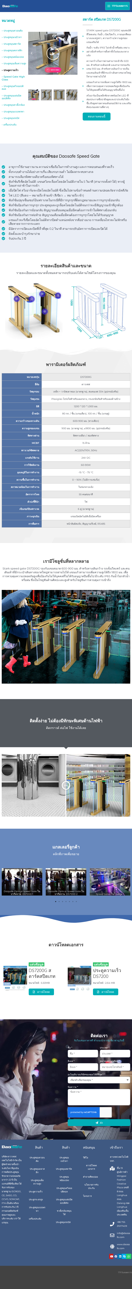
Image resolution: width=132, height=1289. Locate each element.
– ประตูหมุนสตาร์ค (11, 43)
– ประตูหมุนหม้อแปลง (13, 57)
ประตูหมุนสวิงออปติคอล (64, 1190)
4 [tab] (66, 901)
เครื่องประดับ (35, 1218)
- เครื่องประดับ (9, 124)
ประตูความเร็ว (35, 1191)
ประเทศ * (104, 1047)
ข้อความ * (73, 1087)
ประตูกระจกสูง (36, 1199)
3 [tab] (62, 901)
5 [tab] (69, 901)
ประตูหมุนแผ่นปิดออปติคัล (64, 1201)
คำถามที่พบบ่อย (90, 1177)
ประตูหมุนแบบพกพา (37, 1209)
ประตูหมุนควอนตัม (37, 1159)
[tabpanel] (22, 882)
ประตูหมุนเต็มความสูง (37, 1182)
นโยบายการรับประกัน (91, 1186)
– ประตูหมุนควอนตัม (12, 30)
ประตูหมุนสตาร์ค (64, 1169)
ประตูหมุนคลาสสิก (37, 1171)
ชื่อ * (70, 1047)
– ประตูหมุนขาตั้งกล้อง (13, 104)
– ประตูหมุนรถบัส (10, 118)
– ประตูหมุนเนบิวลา (12, 37)
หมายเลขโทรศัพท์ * (110, 1061)
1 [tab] (55, 901)
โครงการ (87, 1196)
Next (127, 882)
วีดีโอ (85, 1157)
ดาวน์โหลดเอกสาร (91, 1167)
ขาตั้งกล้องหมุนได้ (64, 1213)
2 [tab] (59, 901)
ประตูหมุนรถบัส (63, 1222)
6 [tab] (73, 901)
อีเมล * (71, 1061)
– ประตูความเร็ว (10, 70)
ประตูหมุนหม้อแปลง (64, 1179)
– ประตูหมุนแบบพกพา (13, 111)
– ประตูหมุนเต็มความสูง (14, 63)
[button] (31, 53)
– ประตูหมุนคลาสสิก (12, 50)
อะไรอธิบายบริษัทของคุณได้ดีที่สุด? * (86, 1074)
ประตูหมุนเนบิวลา (64, 1159)
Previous (4, 882)
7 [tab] (76, 901)
